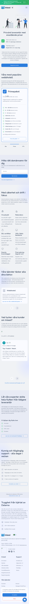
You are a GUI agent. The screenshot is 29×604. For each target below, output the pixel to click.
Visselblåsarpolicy (5, 570)
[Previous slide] (11, 308)
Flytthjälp (18, 568)
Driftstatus (18, 565)
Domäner (3, 583)
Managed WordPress (21, 586)
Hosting (3, 586)
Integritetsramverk (5, 572)
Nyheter (3, 563)
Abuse (17, 570)
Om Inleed (3, 560)
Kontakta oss (19, 560)
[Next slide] (17, 308)
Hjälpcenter (19, 563)
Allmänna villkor (5, 568)
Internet (17, 583)
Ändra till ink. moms (13, 496)
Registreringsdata (5, 575)
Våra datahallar (4, 565)
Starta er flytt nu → (25, 2)
